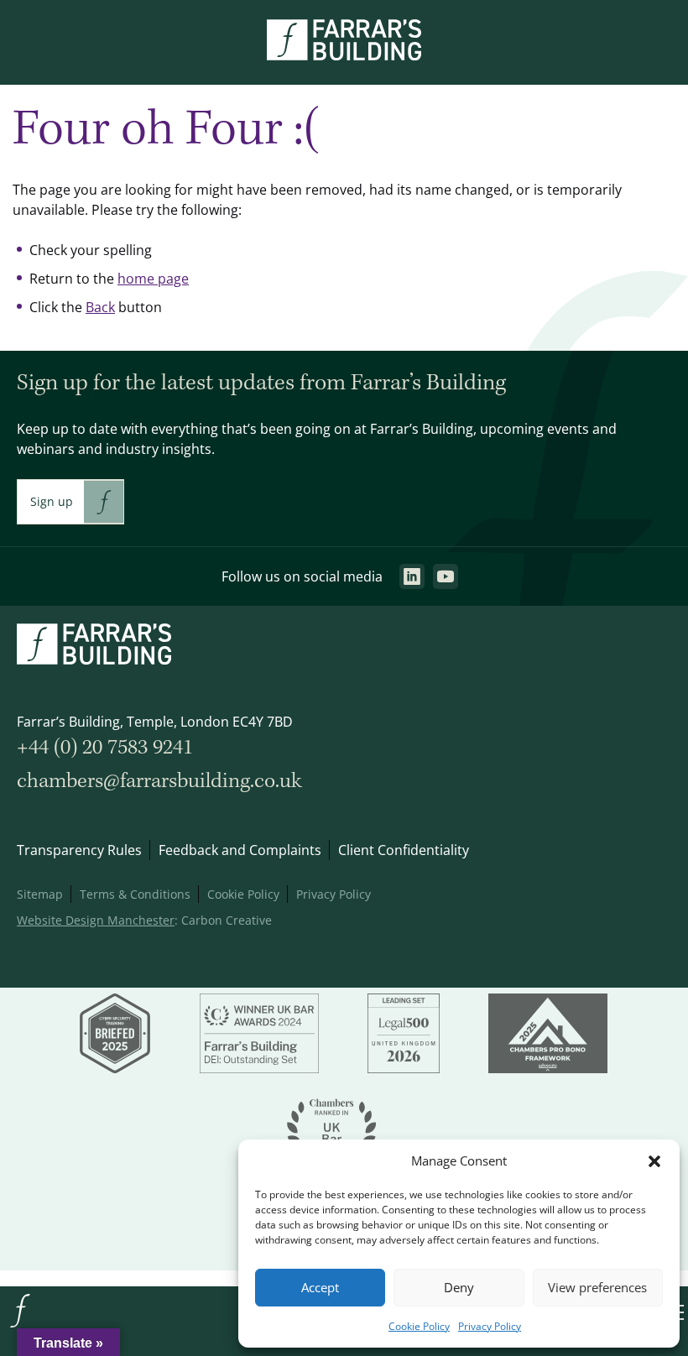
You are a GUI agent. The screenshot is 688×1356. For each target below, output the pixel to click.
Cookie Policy (419, 1326)
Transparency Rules (79, 850)
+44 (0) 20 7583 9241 (105, 747)
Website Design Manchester (96, 920)
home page (153, 278)
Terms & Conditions (135, 894)
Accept (320, 1287)
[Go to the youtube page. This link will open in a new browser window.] (445, 576)
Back (100, 307)
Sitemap (40, 894)
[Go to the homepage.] (20, 1326)
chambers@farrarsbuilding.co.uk (159, 781)
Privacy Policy (489, 1326)
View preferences (597, 1287)
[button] (654, 1161)
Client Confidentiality (403, 850)
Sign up (51, 501)
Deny (459, 1287)
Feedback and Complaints (240, 850)
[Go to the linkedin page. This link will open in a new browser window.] (412, 576)
